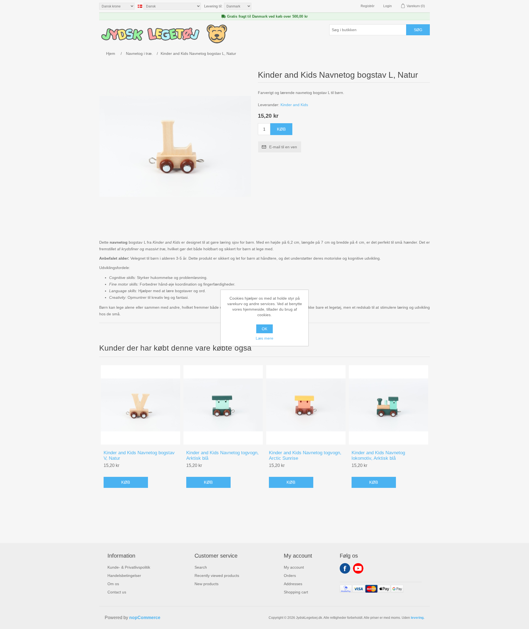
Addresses (293, 584)
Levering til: (213, 6)
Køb (281, 129)
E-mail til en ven (283, 147)
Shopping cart (296, 592)
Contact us (116, 592)
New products (206, 584)
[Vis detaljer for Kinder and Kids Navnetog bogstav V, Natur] (140, 405)
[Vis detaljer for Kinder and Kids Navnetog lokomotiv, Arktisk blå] (388, 405)
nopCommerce (144, 617)
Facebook (345, 568)
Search (201, 567)
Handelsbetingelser (124, 575)
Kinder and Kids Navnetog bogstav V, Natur (139, 455)
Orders (290, 575)
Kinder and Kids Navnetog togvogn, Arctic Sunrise (305, 455)
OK (264, 329)
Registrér (367, 6)
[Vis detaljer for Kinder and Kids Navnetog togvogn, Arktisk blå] (223, 405)
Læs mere (264, 338)
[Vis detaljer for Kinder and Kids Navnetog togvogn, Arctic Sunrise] (306, 405)
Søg (418, 30)
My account (294, 567)
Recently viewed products (217, 575)
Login (387, 6)
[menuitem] (128, 567)
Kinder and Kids (294, 105)
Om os (113, 584)
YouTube (358, 568)
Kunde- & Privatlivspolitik (128, 567)
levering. (417, 618)
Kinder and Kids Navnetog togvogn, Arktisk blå (222, 455)
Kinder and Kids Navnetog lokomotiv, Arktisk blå (378, 455)
